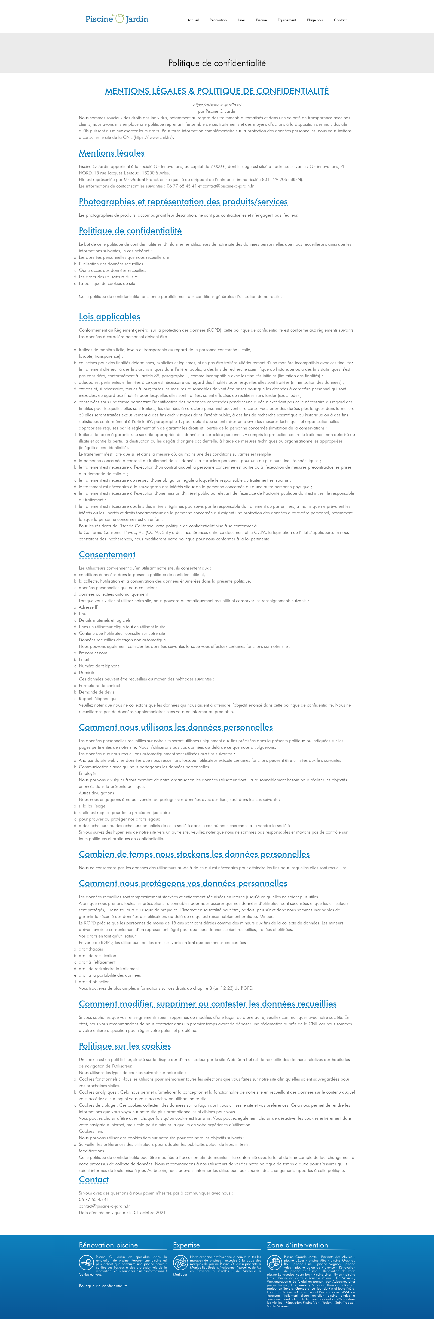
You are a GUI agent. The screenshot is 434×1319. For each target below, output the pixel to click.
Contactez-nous (90, 1274)
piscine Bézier (295, 1260)
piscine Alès (318, 1260)
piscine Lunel (302, 1264)
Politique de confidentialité (103, 1285)
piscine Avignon (329, 1264)
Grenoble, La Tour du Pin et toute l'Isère (324, 1288)
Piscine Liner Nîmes (328, 1274)
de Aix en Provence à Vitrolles (225, 1269)
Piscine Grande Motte (300, 1257)
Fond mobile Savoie (282, 1292)
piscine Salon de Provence (315, 1267)
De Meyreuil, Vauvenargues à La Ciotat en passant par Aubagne (311, 1279)
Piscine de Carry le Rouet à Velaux (305, 1278)
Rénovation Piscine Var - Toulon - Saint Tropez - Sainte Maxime (311, 1304)
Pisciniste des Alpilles (336, 1257)
